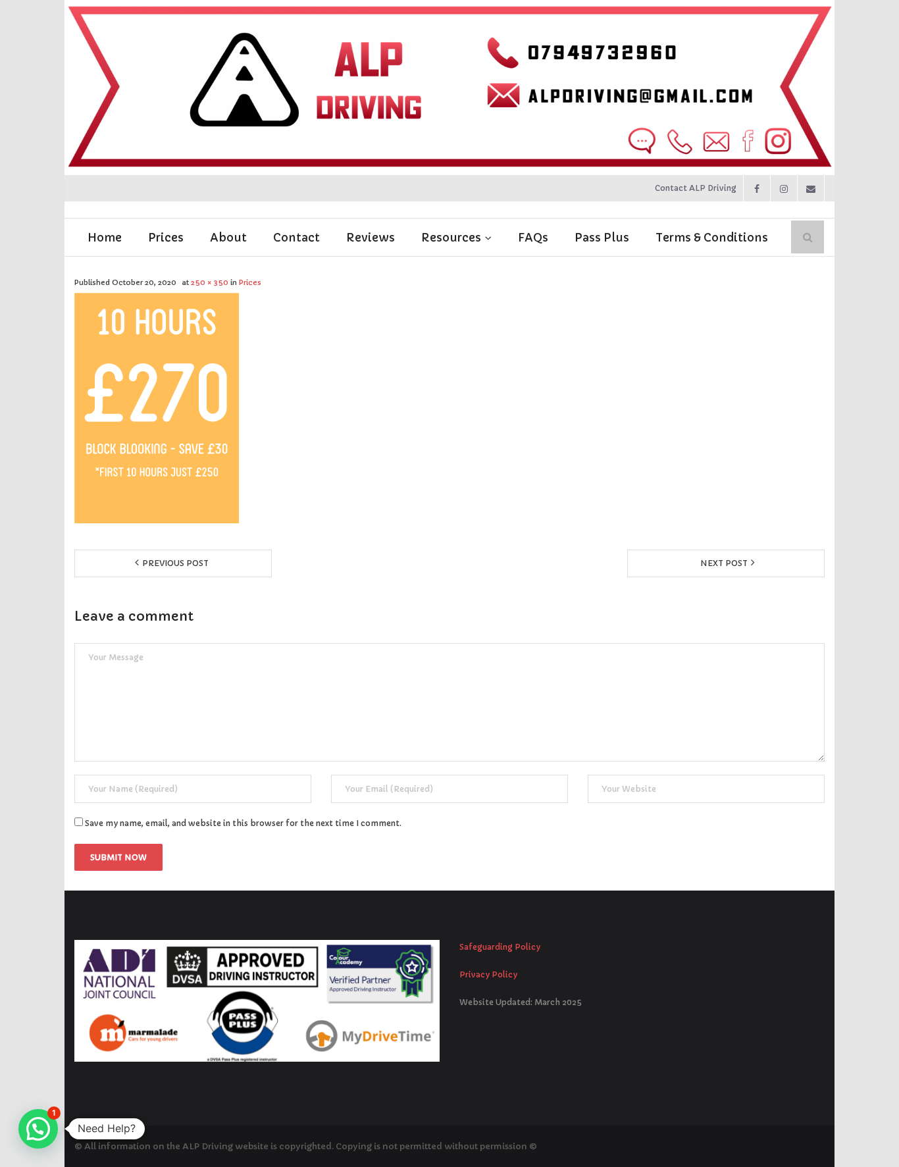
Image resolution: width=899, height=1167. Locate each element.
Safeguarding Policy (499, 947)
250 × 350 (209, 282)
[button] (38, 1129)
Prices (250, 282)
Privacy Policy (488, 974)
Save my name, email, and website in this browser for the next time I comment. (243, 823)
